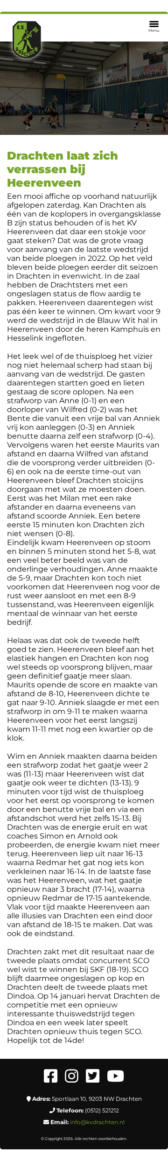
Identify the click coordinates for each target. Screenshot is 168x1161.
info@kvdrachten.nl (97, 1122)
